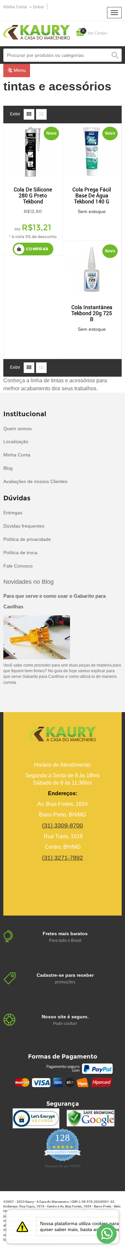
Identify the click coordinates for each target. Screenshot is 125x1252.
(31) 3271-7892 (62, 857)
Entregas (12, 512)
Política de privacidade (27, 539)
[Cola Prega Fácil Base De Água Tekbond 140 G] (92, 151)
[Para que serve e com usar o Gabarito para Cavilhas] (36, 637)
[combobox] (62, 55)
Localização (15, 441)
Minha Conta (15, 6)
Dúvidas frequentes (23, 526)
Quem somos (17, 428)
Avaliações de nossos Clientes (35, 481)
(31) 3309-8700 (62, 825)
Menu (19, 70)
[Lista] (41, 114)
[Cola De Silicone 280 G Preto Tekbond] (33, 151)
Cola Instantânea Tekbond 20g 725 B (91, 313)
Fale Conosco (18, 565)
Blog (8, 468)
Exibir (15, 114)
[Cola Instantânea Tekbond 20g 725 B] (92, 269)
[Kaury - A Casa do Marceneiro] (36, 32)
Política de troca (20, 552)
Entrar (38, 6)
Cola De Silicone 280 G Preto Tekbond (33, 195)
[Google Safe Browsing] (90, 1118)
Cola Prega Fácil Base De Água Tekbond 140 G (91, 195)
